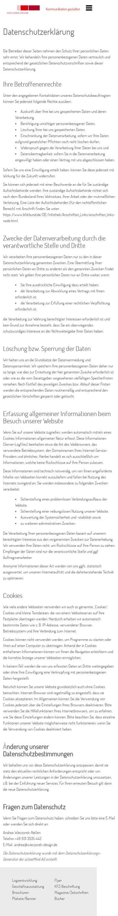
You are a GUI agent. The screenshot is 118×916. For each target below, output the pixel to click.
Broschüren (20, 892)
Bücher (59, 898)
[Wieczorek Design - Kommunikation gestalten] (44, 13)
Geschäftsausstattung (28, 886)
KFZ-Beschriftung (67, 886)
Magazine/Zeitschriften (71, 892)
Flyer (58, 880)
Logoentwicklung (24, 880)
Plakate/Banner (24, 898)
